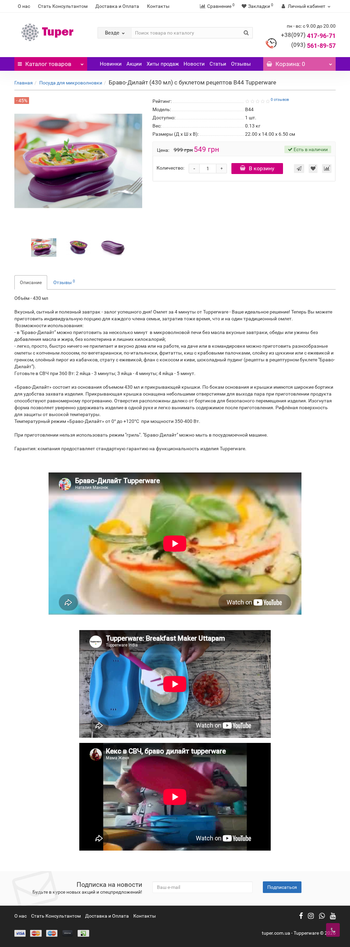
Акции (134, 64)
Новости (194, 64)
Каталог (48, 64)
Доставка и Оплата (117, 6)
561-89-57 (313, 45)
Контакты (158, 6)
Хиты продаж (163, 64)
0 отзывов (280, 99)
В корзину (261, 168)
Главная (23, 82)
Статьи (218, 64)
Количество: (170, 168)
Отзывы (241, 64)
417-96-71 (308, 35)
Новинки (111, 64)
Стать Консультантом (63, 6)
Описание (31, 282)
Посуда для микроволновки (70, 82)
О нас (24, 6)
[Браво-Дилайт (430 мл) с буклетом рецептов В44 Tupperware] (43, 247)
